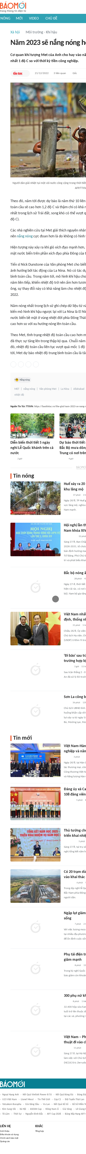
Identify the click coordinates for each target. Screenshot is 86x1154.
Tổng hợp (39, 1131)
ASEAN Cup (36, 1109)
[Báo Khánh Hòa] (69, 800)
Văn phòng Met (48, 389)
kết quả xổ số (61, 1104)
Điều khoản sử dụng (9, 1134)
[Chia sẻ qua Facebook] (13, 364)
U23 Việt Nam (9, 1099)
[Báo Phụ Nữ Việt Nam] (70, 536)
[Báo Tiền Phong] (68, 667)
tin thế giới (44, 1099)
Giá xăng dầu (32, 1104)
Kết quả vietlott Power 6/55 (37, 1094)
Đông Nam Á (52, 1109)
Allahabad (78, 389)
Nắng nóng (25, 380)
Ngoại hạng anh (10, 1094)
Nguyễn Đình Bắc (34, 1114)
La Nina (65, 389)
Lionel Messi (27, 1099)
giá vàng (67, 1109)
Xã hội (15, 32)
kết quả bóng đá (64, 1094)
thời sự (18, 1114)
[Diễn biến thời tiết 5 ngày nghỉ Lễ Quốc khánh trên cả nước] (32, 425)
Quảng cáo (5, 1141)
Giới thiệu (4, 1131)
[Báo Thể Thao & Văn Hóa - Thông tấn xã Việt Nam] (67, 703)
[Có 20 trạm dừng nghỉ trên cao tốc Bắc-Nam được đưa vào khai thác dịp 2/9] (35, 886)
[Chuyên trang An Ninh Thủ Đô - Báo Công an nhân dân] (12, 459)
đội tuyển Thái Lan (74, 1099)
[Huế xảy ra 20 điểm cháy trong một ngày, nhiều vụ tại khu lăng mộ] (35, 498)
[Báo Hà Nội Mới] (68, 924)
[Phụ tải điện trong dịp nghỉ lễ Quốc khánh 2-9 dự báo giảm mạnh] (35, 968)
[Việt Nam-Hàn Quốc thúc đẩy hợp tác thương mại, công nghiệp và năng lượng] (35, 760)
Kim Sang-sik (9, 1109)
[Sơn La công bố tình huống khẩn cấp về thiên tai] (35, 711)
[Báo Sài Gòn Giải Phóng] (68, 579)
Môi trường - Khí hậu (41, 32)
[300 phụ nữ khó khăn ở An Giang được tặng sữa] (35, 1010)
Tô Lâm (6, 1114)
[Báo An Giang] (67, 1001)
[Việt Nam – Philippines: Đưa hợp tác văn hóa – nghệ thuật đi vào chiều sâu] (35, 1051)
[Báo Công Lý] (62, 459)
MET (16, 389)
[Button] (25, 73)
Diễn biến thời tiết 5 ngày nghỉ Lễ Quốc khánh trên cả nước (31, 448)
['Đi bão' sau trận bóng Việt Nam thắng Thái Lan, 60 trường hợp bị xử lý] (35, 670)
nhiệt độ (19, 395)
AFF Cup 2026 (54, 1114)
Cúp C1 (57, 1099)
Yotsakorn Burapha (11, 1104)
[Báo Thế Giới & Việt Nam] (67, 625)
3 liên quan (60, 73)
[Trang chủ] (13, 7)
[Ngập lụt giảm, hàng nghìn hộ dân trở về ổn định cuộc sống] (35, 927)
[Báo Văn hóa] (67, 1048)
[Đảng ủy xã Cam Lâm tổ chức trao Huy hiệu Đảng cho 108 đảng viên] (35, 803)
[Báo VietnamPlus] (69, 883)
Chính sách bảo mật (9, 1138)
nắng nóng (25, 236)
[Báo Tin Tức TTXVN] (17, 73)
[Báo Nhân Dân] (67, 757)
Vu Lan (46, 1104)
